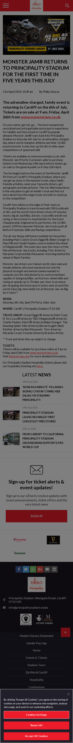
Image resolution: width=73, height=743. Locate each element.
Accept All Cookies (36, 736)
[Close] (68, 694)
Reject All (36, 725)
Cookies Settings (36, 714)
